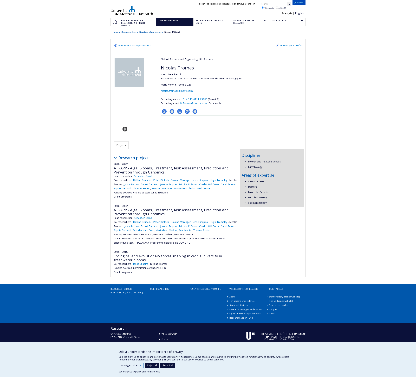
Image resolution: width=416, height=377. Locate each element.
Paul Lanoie (203, 188)
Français (287, 13)
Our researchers (128, 32)
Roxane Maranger (181, 180)
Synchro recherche (278, 305)
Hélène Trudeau (142, 180)
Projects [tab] (121, 145)
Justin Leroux (131, 184)
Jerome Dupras (168, 184)
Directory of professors (150, 32)
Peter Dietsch (161, 180)
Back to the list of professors (134, 45)
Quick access (276, 288)
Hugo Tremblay (218, 180)
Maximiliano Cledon (184, 188)
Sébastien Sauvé (143, 176)
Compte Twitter (179, 111)
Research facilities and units (205, 288)
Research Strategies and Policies (245, 309)
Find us (165, 339)
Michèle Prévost (188, 184)
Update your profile (291, 45)
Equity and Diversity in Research (245, 313)
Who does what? (169, 334)
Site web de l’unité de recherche (172, 111)
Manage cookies (131, 365)
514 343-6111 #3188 (195, 99)
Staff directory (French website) (284, 296)
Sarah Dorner (228, 184)
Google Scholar (187, 111)
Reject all (152, 365)
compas (273, 309)
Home (115, 32)
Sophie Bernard (122, 188)
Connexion (250, 3)
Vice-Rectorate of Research (244, 288)
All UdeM (282, 8)
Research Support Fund (241, 317)
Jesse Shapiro (200, 180)
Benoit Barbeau (149, 184)
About (232, 296)
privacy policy (134, 371)
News (272, 313)
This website (269, 8)
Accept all (168, 365)
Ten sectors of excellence (242, 300)
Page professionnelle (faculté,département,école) (164, 111)
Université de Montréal (122, 10)
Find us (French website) (281, 300)
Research (146, 13)
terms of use (153, 371)
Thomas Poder (141, 188)
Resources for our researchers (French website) (126, 290)
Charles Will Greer (209, 184)
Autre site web (194, 111)
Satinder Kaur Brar (162, 188)
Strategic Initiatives (238, 305)
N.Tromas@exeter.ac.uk (193, 103)
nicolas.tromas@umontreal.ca (177, 90)
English (299, 13)
